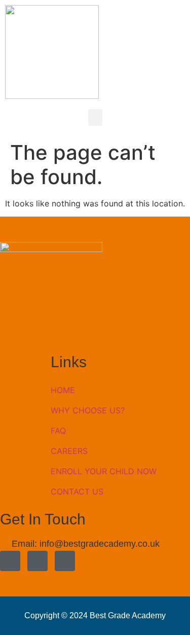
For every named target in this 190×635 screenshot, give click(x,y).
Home (63, 390)
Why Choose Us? (88, 410)
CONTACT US (77, 491)
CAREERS (69, 451)
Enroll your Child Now (104, 471)
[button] (95, 117)
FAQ (58, 431)
